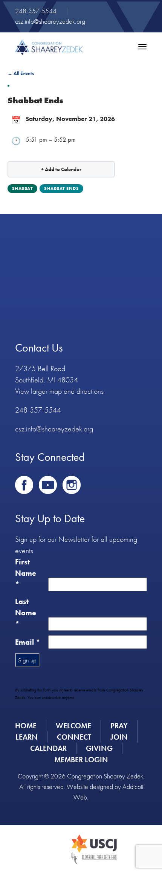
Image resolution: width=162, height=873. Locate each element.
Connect (74, 737)
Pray (119, 726)
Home (26, 726)
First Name (25, 573)
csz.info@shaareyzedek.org (50, 21)
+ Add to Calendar (61, 169)
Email (27, 642)
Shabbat (22, 188)
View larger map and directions (59, 391)
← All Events (21, 73)
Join (119, 737)
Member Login (81, 759)
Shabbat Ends (61, 188)
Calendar (48, 748)
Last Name (25, 612)
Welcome (73, 726)
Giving (99, 748)
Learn (26, 737)
